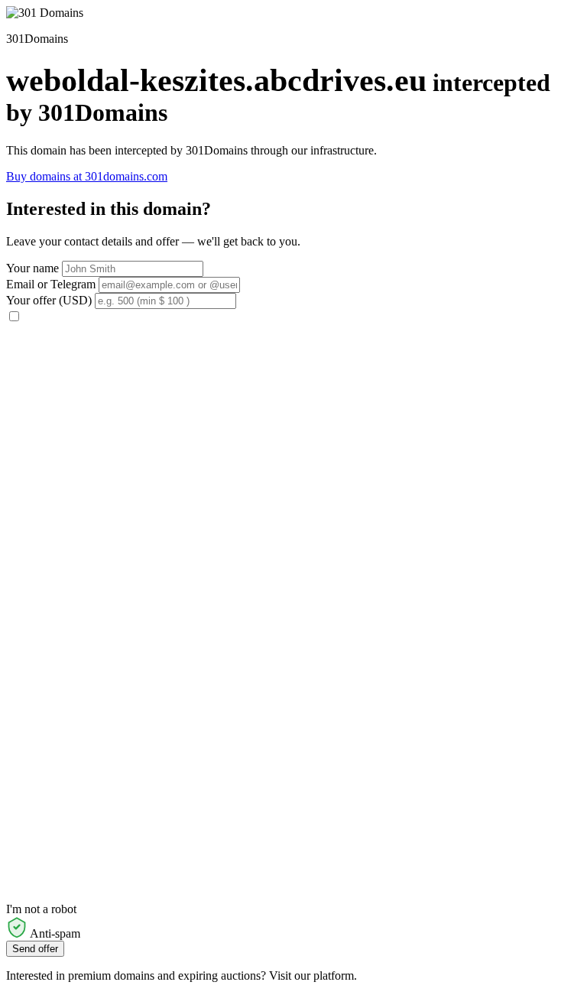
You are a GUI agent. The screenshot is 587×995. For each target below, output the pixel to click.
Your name (32, 268)
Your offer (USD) (49, 300)
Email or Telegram (51, 284)
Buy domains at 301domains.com (86, 176)
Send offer (35, 948)
